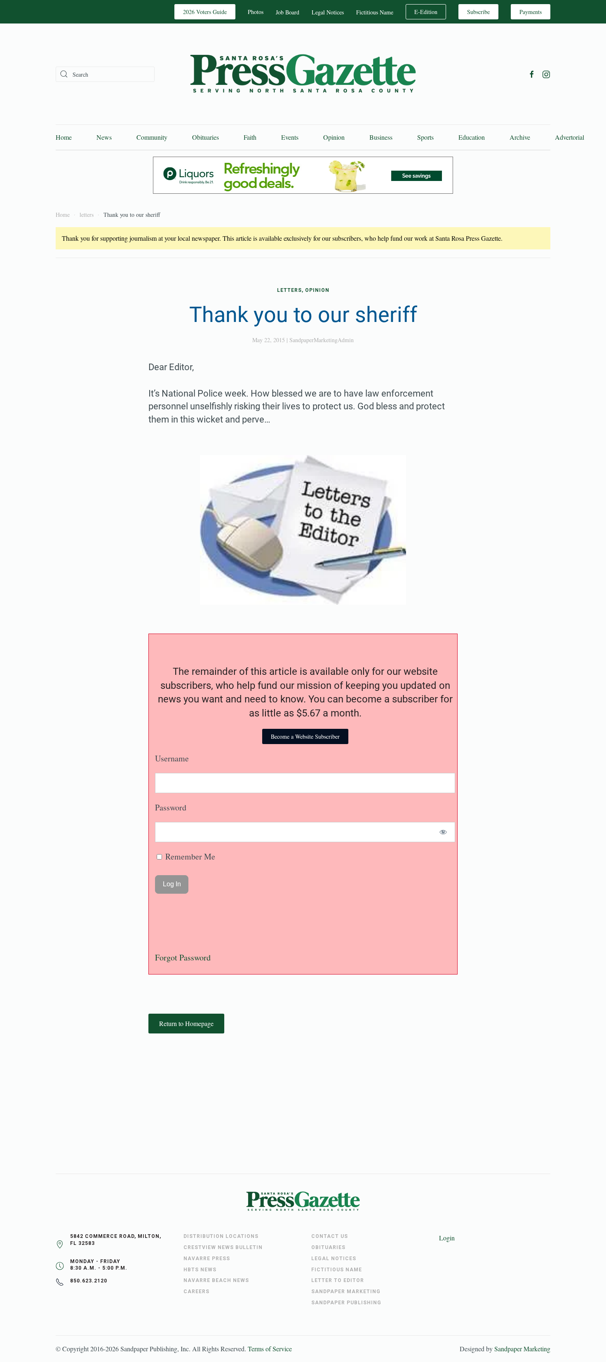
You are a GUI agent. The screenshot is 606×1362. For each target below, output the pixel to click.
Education (471, 137)
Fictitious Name (374, 12)
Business (380, 137)
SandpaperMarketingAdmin (321, 340)
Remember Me (189, 856)
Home (64, 137)
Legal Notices (328, 12)
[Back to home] (303, 74)
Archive (520, 137)
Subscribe (478, 12)
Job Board (287, 12)
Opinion (334, 137)
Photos (255, 12)
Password (170, 807)
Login (447, 1237)
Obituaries (205, 137)
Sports (425, 137)
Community (151, 137)
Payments (530, 12)
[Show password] (443, 832)
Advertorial (569, 137)
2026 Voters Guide (205, 12)
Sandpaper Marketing (522, 1348)
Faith (250, 137)
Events (289, 137)
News (104, 137)
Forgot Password (183, 957)
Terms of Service (270, 1348)
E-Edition (425, 12)
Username (172, 758)
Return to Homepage (186, 1023)
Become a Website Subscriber (305, 736)
